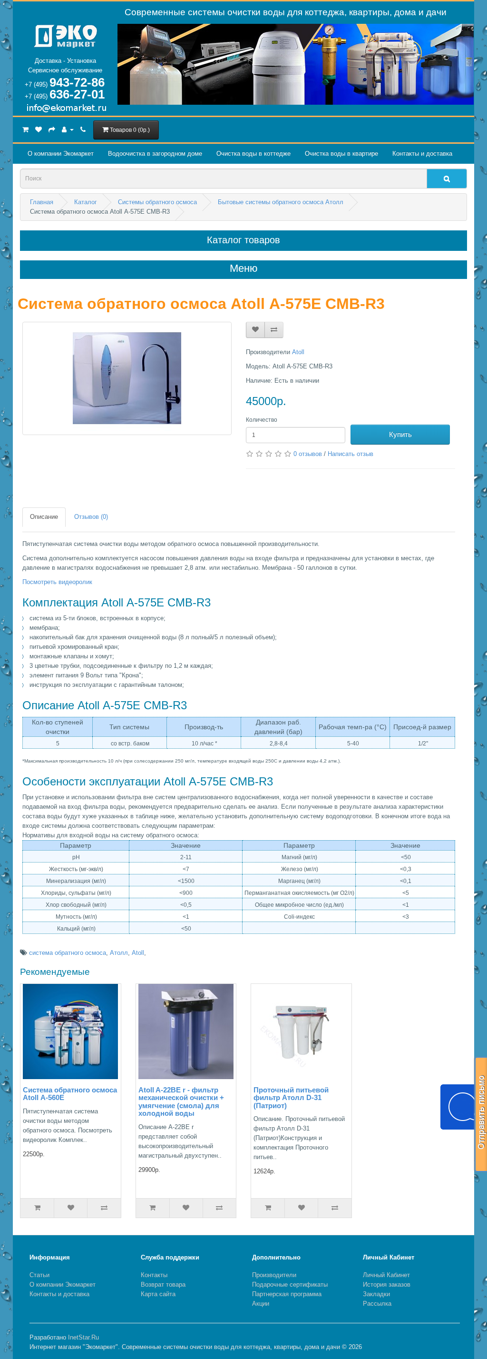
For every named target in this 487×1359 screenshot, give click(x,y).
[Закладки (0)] (38, 129)
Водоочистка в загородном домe (155, 153)
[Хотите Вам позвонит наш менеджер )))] (463, 1107)
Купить (400, 434)
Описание (44, 516)
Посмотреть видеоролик (57, 581)
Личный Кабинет (386, 1275)
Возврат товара (163, 1284)
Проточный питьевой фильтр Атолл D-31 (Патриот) (291, 1098)
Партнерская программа (286, 1294)
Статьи (39, 1275)
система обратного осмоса (67, 952)
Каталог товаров (243, 240)
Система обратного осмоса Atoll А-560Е (70, 1094)
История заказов (386, 1284)
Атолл (119, 952)
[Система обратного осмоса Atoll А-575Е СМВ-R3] (127, 378)
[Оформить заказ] (52, 129)
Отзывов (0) (91, 516)
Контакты (154, 1275)
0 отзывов (307, 453)
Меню (244, 268)
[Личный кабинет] (68, 129)
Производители (274, 1275)
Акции (260, 1303)
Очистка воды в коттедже (253, 153)
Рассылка (377, 1303)
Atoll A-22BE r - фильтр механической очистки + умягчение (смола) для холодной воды (181, 1102)
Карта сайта (158, 1294)
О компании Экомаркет (61, 153)
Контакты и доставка (422, 153)
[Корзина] (25, 129)
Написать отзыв (350, 453)
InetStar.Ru (83, 1337)
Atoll (298, 352)
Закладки (376, 1294)
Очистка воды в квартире (341, 153)
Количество (261, 420)
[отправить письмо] (481, 1114)
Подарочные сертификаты (290, 1284)
